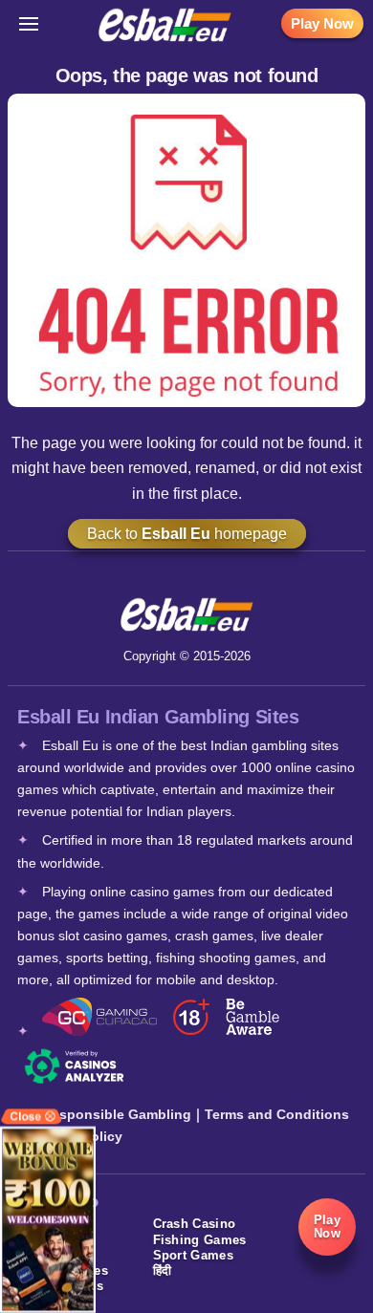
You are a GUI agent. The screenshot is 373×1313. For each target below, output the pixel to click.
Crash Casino (194, 1223)
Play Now (322, 23)
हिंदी (162, 1270)
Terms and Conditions (277, 1114)
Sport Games (193, 1255)
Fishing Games (200, 1240)
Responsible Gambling (116, 1114)
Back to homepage (187, 534)
